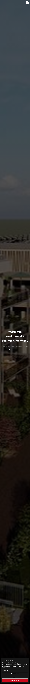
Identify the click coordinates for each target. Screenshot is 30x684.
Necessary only (15, 673)
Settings (15, 677)
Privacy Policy (5, 670)
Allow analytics (15, 680)
